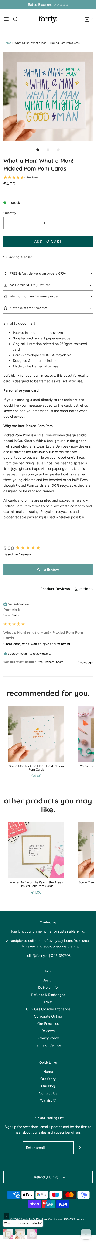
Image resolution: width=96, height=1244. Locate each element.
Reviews (48, 1031)
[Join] (80, 1147)
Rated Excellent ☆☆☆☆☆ (48, 5)
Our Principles (48, 1024)
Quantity (9, 213)
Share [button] (59, 661)
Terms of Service (48, 1045)
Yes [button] (40, 661)
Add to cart (48, 241)
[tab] (55, 589)
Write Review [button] (48, 569)
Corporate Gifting (48, 1016)
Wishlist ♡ (48, 1100)
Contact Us (48, 1093)
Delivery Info (48, 987)
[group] (48, 548)
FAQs (48, 1002)
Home (7, 42)
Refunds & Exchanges (48, 995)
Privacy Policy (48, 1038)
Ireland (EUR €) (46, 1177)
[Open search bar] (17, 19)
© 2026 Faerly (19, 1219)
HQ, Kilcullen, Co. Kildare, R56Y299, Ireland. (58, 1219)
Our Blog (48, 1086)
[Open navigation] (6, 19)
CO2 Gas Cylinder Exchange (48, 1009)
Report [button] (49, 661)
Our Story (48, 1079)
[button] (48, 96)
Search (48, 980)
